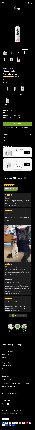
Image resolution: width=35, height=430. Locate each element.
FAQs (3, 360)
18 (23, 315)
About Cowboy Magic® (12, 411)
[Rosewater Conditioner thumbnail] (5, 52)
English (5, 419)
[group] (11, 328)
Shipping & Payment (7, 363)
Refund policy (5, 369)
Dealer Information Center (9, 351)
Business (22, 411)
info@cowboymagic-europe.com (10, 387)
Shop (3, 411)
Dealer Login (5, 349)
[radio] (7, 90)
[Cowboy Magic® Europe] (17, 8)
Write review (12, 189)
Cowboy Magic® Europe (12, 413)
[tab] (17, 134)
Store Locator (5, 354)
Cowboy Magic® (8, 68)
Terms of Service (6, 366)
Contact (4, 357)
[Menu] (3, 2)
